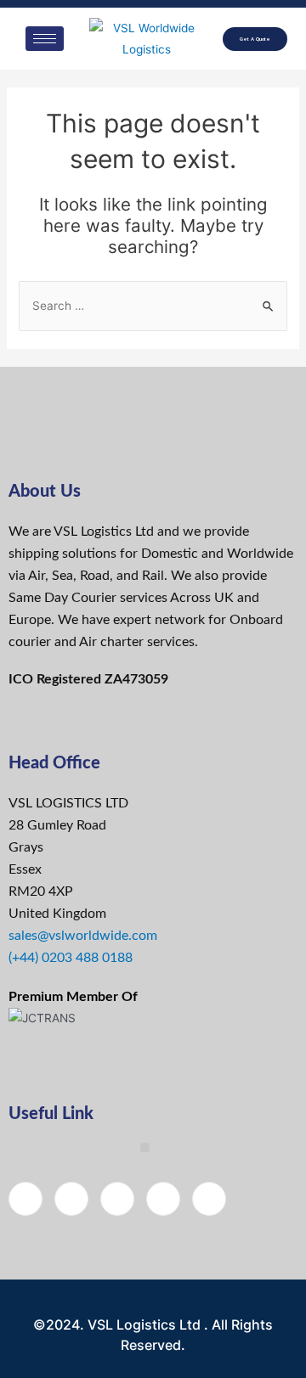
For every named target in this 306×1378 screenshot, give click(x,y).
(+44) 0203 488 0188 (70, 958)
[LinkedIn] (117, 1199)
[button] (145, 1147)
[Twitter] (71, 1199)
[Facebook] (25, 1199)
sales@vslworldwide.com (82, 935)
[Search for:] (153, 305)
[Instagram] (163, 1199)
